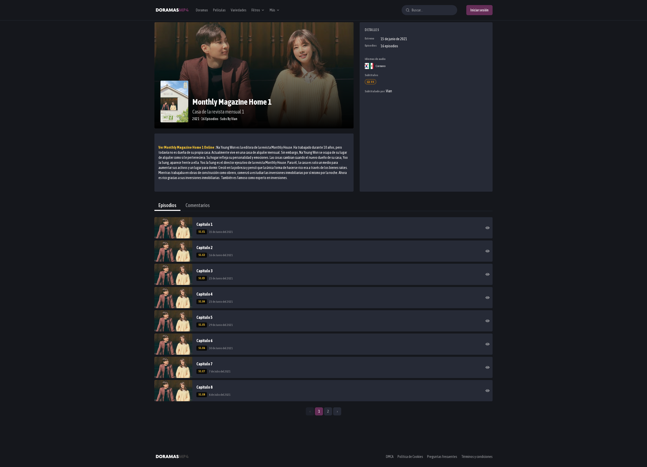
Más (272, 10)
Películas (219, 10)
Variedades (238, 10)
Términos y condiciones (477, 457)
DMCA (390, 457)
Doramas (202, 10)
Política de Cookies (410, 457)
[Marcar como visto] (487, 228)
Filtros (255, 10)
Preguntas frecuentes (442, 457)
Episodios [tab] (167, 205)
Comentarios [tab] (198, 205)
